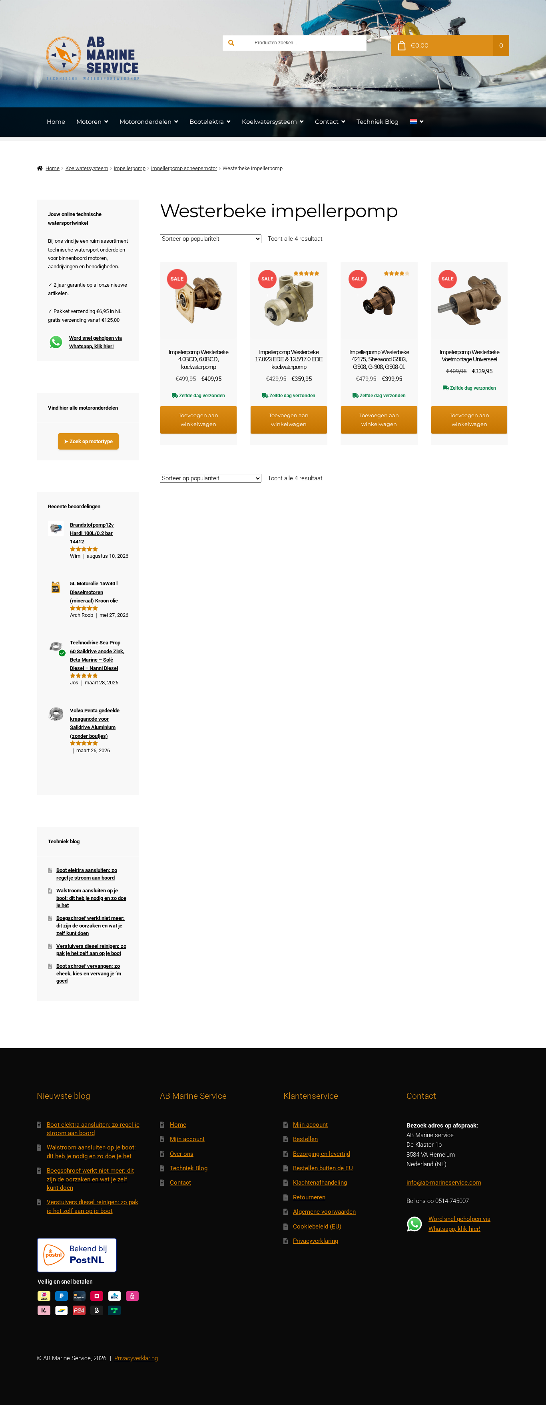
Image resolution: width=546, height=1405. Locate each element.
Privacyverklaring (315, 1240)
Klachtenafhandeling (320, 1182)
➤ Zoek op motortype (88, 441)
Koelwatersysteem (269, 121)
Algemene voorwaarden (324, 1211)
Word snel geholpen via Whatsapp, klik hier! (95, 342)
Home (56, 121)
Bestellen (305, 1139)
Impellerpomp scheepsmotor (184, 168)
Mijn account (187, 1139)
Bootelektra (206, 121)
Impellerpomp (129, 168)
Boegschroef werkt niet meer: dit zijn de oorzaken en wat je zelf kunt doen (90, 925)
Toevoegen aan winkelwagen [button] (198, 419)
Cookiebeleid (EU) (317, 1226)
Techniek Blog (378, 121)
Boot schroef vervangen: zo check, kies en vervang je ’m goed (88, 973)
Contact (327, 121)
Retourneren (309, 1197)
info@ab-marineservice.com (444, 1182)
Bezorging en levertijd (321, 1153)
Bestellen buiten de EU (323, 1168)
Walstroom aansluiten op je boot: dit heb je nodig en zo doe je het (91, 898)
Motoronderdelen (145, 121)
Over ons (181, 1153)
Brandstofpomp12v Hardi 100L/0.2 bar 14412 (92, 533)
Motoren (89, 121)
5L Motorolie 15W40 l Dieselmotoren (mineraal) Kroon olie (94, 592)
